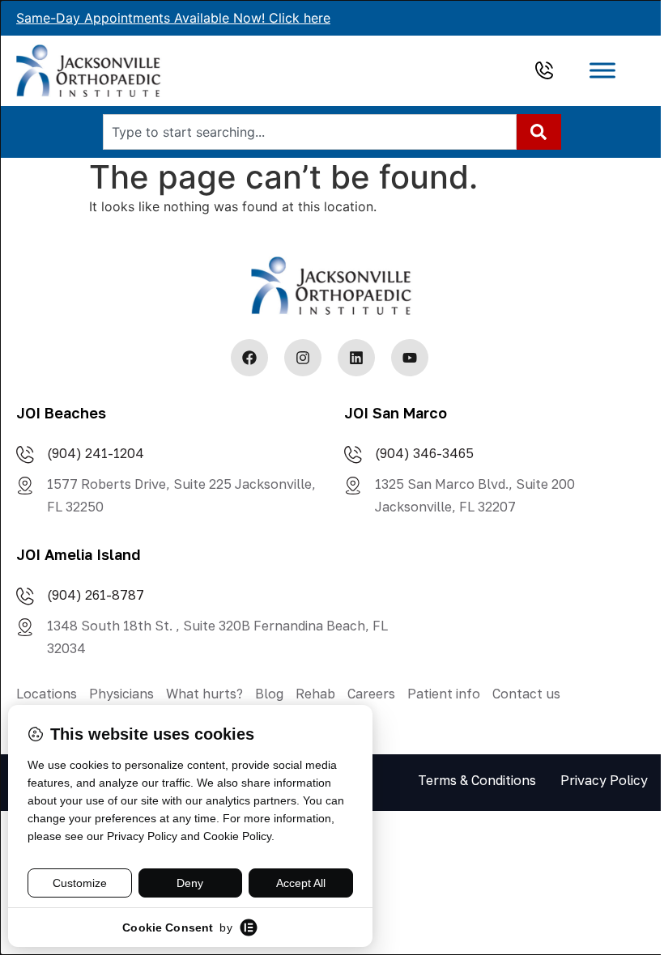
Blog (269, 693)
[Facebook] (249, 357)
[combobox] (310, 132)
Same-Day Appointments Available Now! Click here (173, 18)
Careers (371, 693)
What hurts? (204, 693)
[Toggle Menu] (602, 71)
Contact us (526, 693)
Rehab (315, 693)
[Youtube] (409, 357)
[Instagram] (302, 357)
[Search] (539, 132)
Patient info (443, 693)
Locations (46, 693)
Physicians (121, 693)
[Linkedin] (356, 357)
